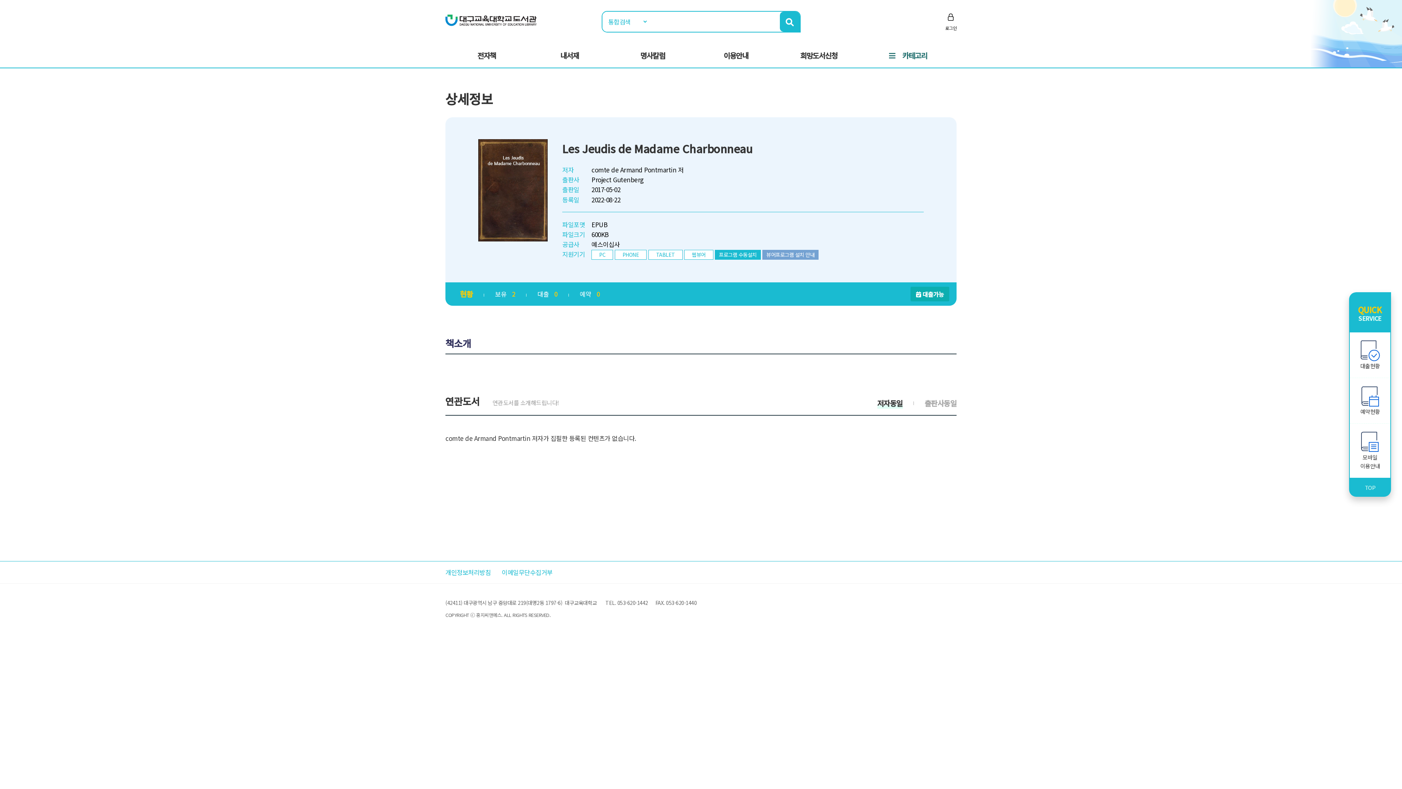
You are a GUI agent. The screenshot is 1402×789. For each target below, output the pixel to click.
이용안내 (736, 55)
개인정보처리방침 (468, 572)
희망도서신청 (819, 55)
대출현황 (1370, 366)
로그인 (951, 28)
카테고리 (915, 55)
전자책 (487, 55)
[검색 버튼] (790, 22)
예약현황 (1370, 411)
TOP (1370, 487)
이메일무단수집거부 (527, 572)
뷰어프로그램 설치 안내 (790, 254)
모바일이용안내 (1370, 461)
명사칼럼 (652, 55)
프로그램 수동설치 (738, 254)
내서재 (569, 55)
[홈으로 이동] (491, 19)
